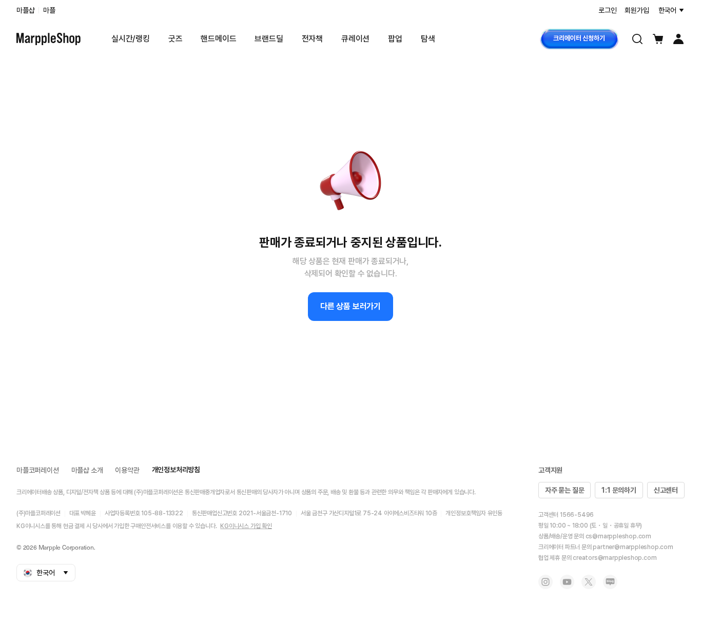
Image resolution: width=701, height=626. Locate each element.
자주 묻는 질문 (564, 490)
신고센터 (666, 490)
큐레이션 (355, 39)
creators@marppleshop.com (614, 557)
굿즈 (175, 39)
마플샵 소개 (87, 470)
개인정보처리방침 (176, 470)
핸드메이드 (218, 39)
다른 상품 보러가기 (350, 306)
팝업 (395, 39)
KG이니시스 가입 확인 (246, 526)
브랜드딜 (269, 39)
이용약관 (127, 470)
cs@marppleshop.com (618, 536)
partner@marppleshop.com (633, 547)
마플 (49, 10)
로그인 (607, 10)
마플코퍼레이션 (37, 470)
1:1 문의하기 (618, 490)
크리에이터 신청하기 (579, 38)
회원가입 (637, 10)
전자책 (312, 39)
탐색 (428, 39)
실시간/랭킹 (130, 39)
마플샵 (25, 10)
